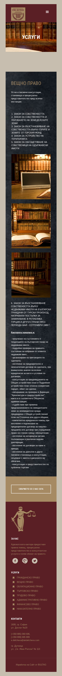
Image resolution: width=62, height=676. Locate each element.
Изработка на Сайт (25, 664)
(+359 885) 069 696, (20, 634)
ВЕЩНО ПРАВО (25, 582)
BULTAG (42, 664)
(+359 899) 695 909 (20, 637)
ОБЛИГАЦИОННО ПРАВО (30, 586)
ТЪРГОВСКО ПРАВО (27, 591)
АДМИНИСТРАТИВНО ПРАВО (32, 600)
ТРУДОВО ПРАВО (26, 595)
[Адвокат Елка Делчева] (18, 14)
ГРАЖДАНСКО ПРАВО (28, 577)
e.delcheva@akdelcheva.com (25, 640)
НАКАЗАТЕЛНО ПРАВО (29, 609)
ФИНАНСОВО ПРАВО (28, 604)
